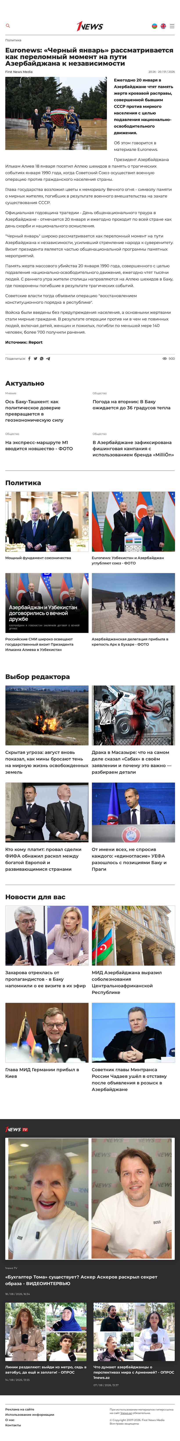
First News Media (18, 72)
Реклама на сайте (19, 1409)
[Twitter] (35, 358)
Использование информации (29, 1414)
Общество (100, 393)
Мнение (10, 393)
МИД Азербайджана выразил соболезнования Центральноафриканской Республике (127, 982)
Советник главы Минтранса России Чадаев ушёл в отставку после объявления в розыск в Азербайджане (129, 1079)
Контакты (13, 1425)
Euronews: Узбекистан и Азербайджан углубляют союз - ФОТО (128, 560)
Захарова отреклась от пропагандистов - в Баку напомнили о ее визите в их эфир (45, 979)
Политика (13, 40)
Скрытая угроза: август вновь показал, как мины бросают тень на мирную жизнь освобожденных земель (46, 762)
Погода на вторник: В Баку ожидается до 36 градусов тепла (132, 404)
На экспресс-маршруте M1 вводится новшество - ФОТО (39, 445)
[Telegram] (48, 358)
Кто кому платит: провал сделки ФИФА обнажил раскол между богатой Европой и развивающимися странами (43, 859)
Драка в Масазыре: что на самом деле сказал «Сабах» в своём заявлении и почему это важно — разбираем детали (131, 762)
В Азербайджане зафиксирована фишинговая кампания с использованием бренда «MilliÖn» (133, 448)
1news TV (11, 1268)
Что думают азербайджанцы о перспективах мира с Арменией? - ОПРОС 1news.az (134, 1372)
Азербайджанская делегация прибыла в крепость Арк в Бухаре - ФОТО (130, 641)
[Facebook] (29, 358)
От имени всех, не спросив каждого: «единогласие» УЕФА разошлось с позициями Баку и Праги (129, 859)
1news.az (126, 1413)
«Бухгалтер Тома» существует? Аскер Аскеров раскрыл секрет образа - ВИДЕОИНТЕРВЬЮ (81, 1280)
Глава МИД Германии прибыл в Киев (42, 1073)
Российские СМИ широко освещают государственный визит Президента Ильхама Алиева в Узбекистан (39, 644)
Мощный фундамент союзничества (38, 558)
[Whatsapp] (42, 358)
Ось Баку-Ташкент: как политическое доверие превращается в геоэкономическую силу (34, 411)
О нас (9, 1419)
